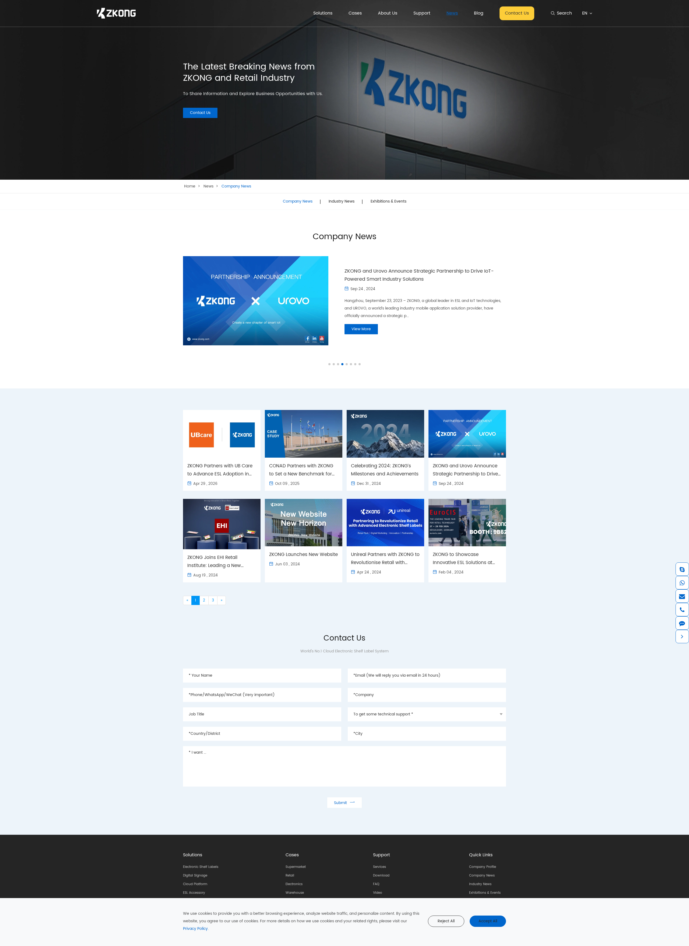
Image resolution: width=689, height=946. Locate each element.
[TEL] (682, 609)
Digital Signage (195, 875)
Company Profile (482, 867)
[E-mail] (682, 596)
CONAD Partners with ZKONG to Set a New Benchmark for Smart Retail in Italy (301, 470)
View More (361, 329)
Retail (290, 875)
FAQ (376, 884)
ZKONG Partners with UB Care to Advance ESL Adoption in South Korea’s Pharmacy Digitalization (219, 470)
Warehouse (295, 892)
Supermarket (296, 867)
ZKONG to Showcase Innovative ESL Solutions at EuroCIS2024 (462, 559)
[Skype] (682, 569)
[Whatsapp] (682, 582)
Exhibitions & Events (388, 201)
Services (379, 867)
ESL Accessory (194, 892)
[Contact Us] (682, 623)
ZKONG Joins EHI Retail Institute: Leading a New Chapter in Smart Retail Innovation (214, 562)
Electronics (294, 884)
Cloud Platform (195, 884)
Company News (236, 186)
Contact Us (517, 13)
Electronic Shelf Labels (200, 867)
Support (421, 13)
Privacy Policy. (196, 929)
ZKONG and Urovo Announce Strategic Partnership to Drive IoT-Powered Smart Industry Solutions (419, 275)
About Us (387, 13)
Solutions (322, 13)
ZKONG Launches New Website (303, 554)
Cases (355, 13)
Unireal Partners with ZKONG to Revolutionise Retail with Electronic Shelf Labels (385, 559)
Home (189, 186)
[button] (329, 364)
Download (381, 875)
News (452, 13)
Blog (478, 13)
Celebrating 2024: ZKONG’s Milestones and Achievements (385, 470)
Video (377, 892)
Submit (344, 802)
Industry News (341, 201)
